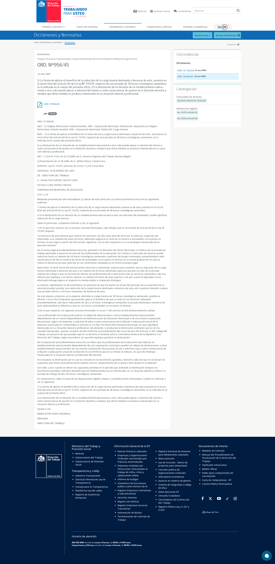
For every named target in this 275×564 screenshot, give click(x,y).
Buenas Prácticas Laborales (132, 451)
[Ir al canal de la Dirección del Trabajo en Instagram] (235, 498)
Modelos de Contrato (213, 450)
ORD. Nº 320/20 (185, 70)
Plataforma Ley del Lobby (88, 490)
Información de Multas (130, 512)
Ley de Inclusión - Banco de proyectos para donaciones (172, 464)
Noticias (142, 11)
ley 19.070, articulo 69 (187, 118)
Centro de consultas (87, 26)
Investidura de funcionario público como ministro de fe (133, 485)
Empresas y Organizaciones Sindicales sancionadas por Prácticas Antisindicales (132, 458)
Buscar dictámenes (226, 35)
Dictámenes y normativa (122, 26)
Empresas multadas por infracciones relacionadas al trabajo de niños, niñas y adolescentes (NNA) (133, 470)
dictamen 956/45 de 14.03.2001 (191, 100)
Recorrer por (202, 35)
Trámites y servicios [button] (52, 26)
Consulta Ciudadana (169, 495)
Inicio (36, 42)
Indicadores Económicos (171, 476)
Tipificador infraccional (214, 464)
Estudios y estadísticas (195, 26)
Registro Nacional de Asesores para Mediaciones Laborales (174, 453)
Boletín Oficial (209, 468)
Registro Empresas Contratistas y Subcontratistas (134, 492)
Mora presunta (166, 458)
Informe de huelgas (128, 479)
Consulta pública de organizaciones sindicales (172, 471)
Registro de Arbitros (128, 501)
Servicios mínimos (127, 497)
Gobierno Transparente (87, 475)
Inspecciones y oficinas (159, 26)
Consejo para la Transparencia (91, 486)
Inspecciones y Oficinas (83, 545)
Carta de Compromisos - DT (216, 480)
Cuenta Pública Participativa (217, 483)
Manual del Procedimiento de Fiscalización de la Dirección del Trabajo (219, 458)
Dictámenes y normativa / (51, 42)
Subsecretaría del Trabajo (89, 457)
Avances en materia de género (174, 480)
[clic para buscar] (238, 10)
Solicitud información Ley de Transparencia (90, 481)
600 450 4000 (78, 542)
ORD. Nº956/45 (51, 103)
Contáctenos (184, 11)
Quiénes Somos (161, 11)
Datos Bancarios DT (168, 491)
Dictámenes (70, 42)
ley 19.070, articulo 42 (187, 112)
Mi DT (222, 27)
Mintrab (79, 453)
